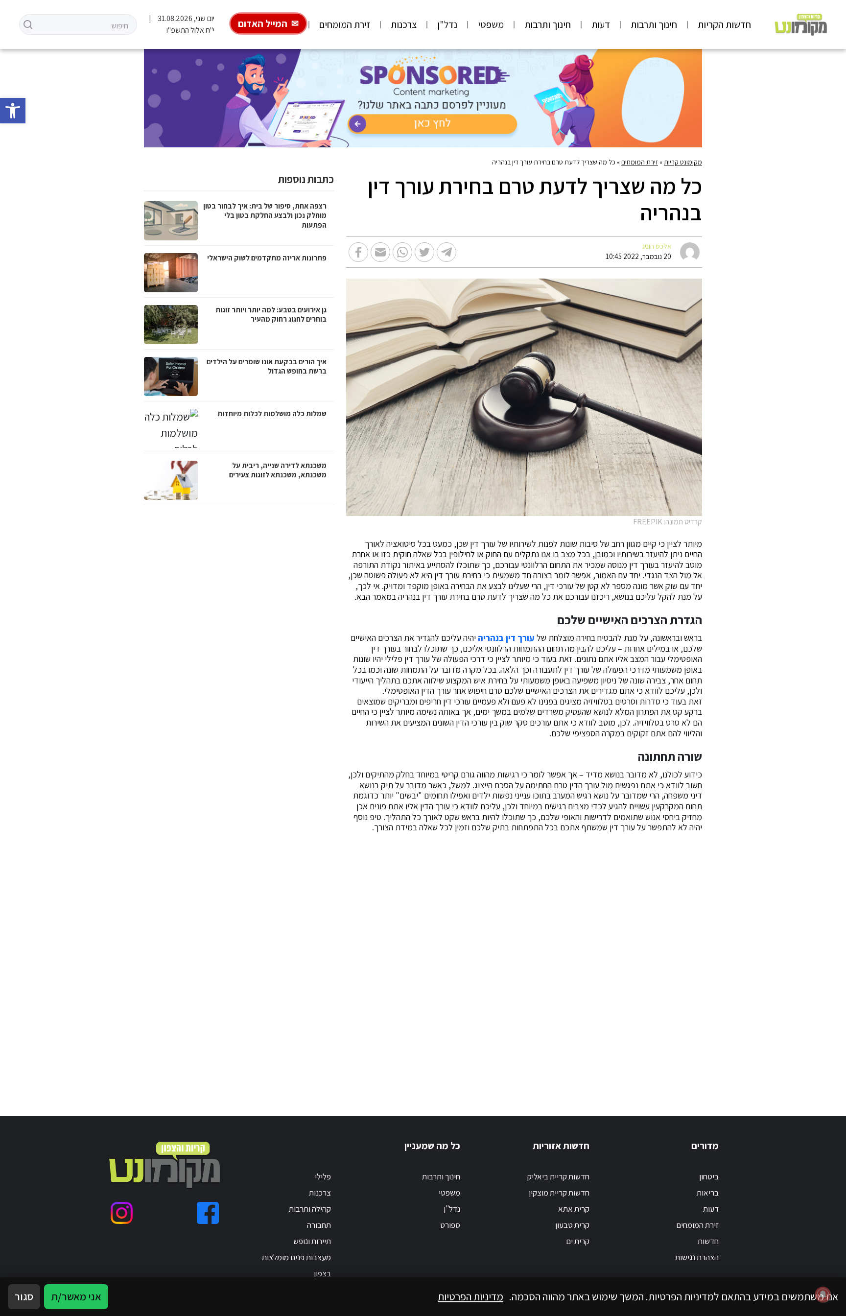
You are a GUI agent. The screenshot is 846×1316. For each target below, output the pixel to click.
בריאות (708, 1192)
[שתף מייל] (380, 252)
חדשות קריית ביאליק (558, 1176)
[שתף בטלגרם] (446, 252)
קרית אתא (573, 1208)
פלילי (323, 1176)
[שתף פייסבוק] (358, 252)
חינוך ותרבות (654, 24)
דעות (600, 24)
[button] (12, 110)
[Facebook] (207, 1212)
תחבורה (319, 1225)
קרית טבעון (572, 1225)
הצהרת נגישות (697, 1257)
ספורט (450, 1225)
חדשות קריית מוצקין (559, 1192)
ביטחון (709, 1176)
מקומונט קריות (683, 162)
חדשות (708, 1241)
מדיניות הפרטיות (470, 1296)
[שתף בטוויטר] (424, 252)
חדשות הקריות (724, 24)
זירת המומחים (344, 24)
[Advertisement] (463, 963)
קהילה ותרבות (310, 1208)
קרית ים (577, 1241)
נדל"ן (447, 24)
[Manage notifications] (823, 1294)
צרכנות (404, 24)
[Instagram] (121, 1212)
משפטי (491, 24)
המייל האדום (262, 23)
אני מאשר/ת (76, 1296)
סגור (24, 1296)
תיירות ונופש (312, 1241)
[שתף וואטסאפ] (402, 252)
